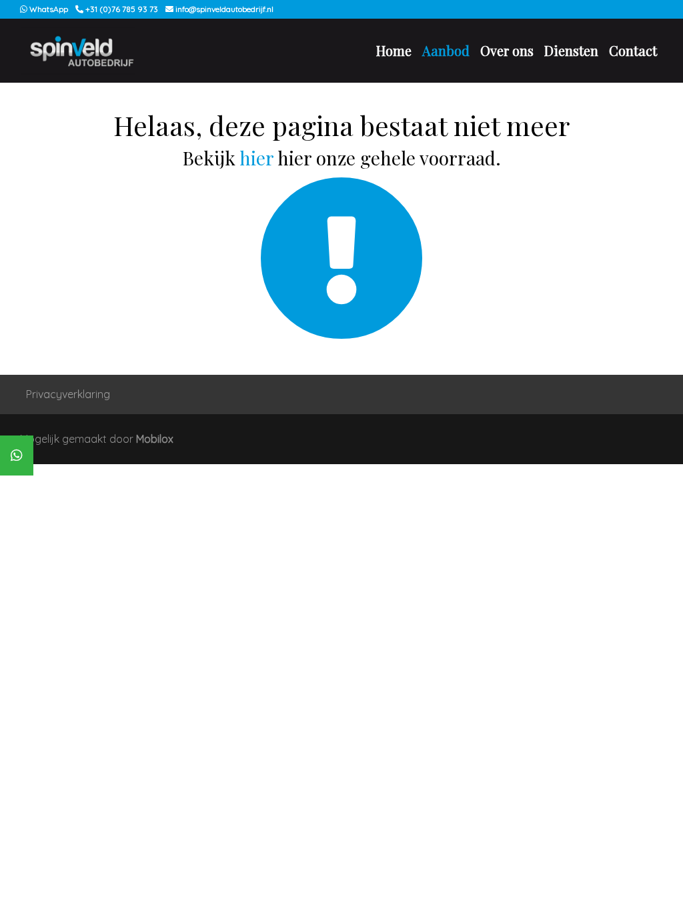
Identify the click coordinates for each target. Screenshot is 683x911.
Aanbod (446, 50)
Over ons (507, 50)
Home (394, 50)
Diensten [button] (571, 50)
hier (256, 157)
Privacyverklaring (68, 394)
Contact (633, 50)
